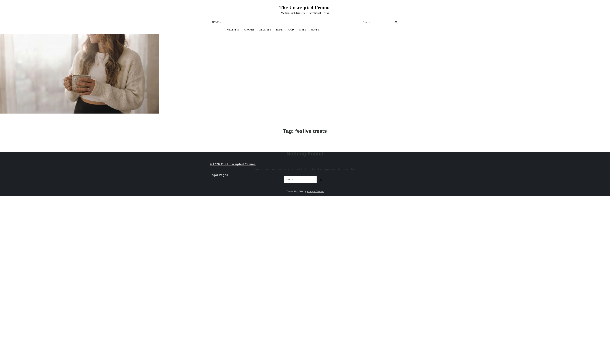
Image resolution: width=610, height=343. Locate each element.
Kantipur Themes (315, 192)
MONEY (315, 30)
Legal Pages (219, 175)
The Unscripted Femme (305, 7)
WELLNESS (233, 30)
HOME (215, 22)
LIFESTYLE (265, 30)
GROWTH (249, 30)
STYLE (302, 30)
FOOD (291, 30)
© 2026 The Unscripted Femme (233, 164)
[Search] (396, 22)
